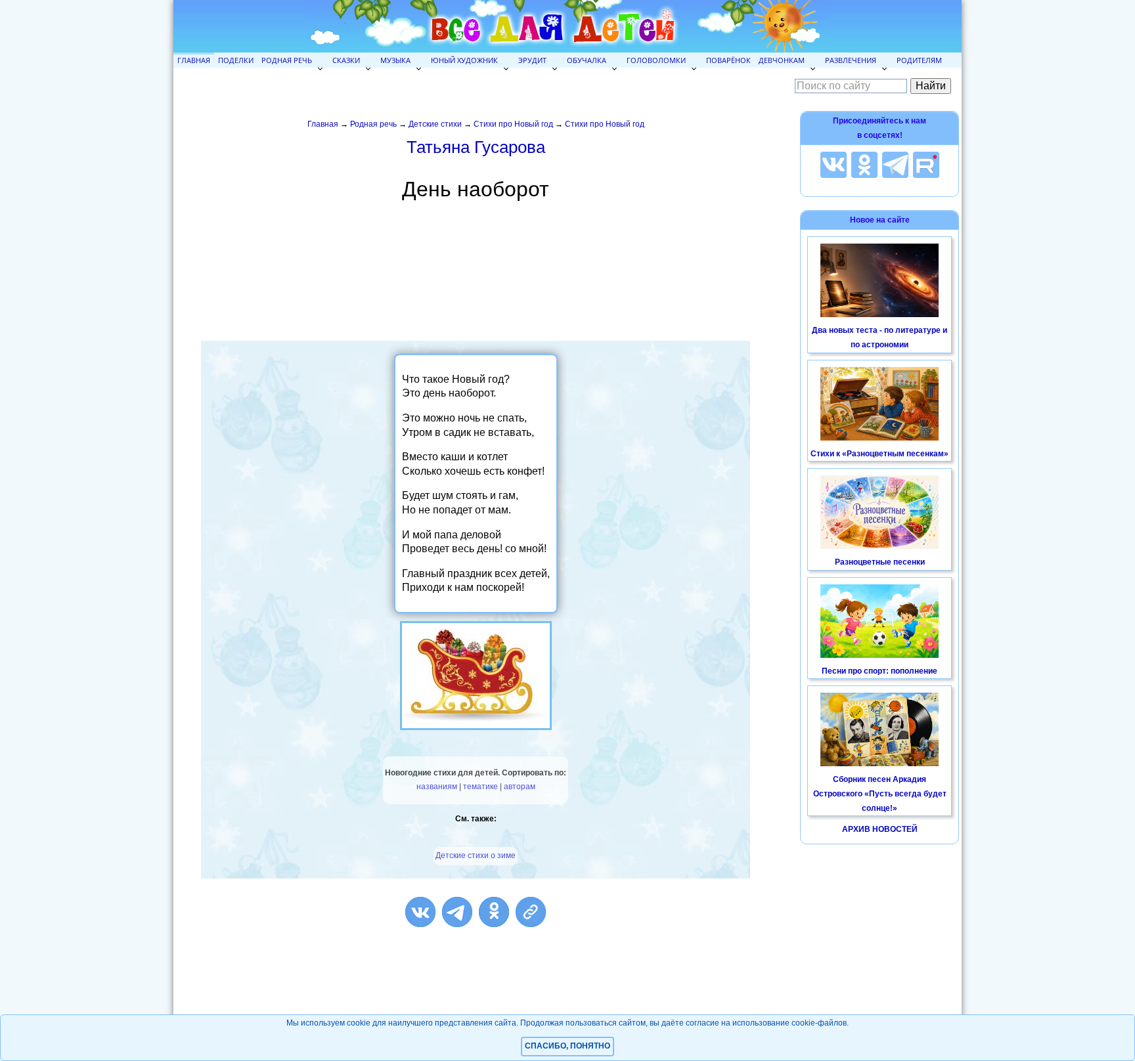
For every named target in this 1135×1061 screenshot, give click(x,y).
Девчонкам (782, 60)
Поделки (236, 60)
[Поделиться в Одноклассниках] (494, 912)
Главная (193, 60)
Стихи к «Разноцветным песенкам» (879, 453)
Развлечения (850, 60)
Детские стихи (435, 124)
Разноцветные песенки (880, 562)
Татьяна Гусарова (476, 147)
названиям (436, 786)
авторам (519, 786)
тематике (480, 786)
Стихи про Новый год (513, 124)
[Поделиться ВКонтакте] (420, 912)
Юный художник (464, 60)
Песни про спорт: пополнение (879, 671)
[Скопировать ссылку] (531, 912)
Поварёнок (728, 60)
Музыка (395, 60)
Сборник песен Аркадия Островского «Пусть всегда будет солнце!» (879, 793)
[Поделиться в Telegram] (457, 912)
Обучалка (586, 60)
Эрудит (532, 60)
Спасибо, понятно (567, 1045)
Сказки (346, 60)
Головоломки (656, 60)
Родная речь (286, 60)
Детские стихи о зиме (475, 855)
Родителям (919, 60)
